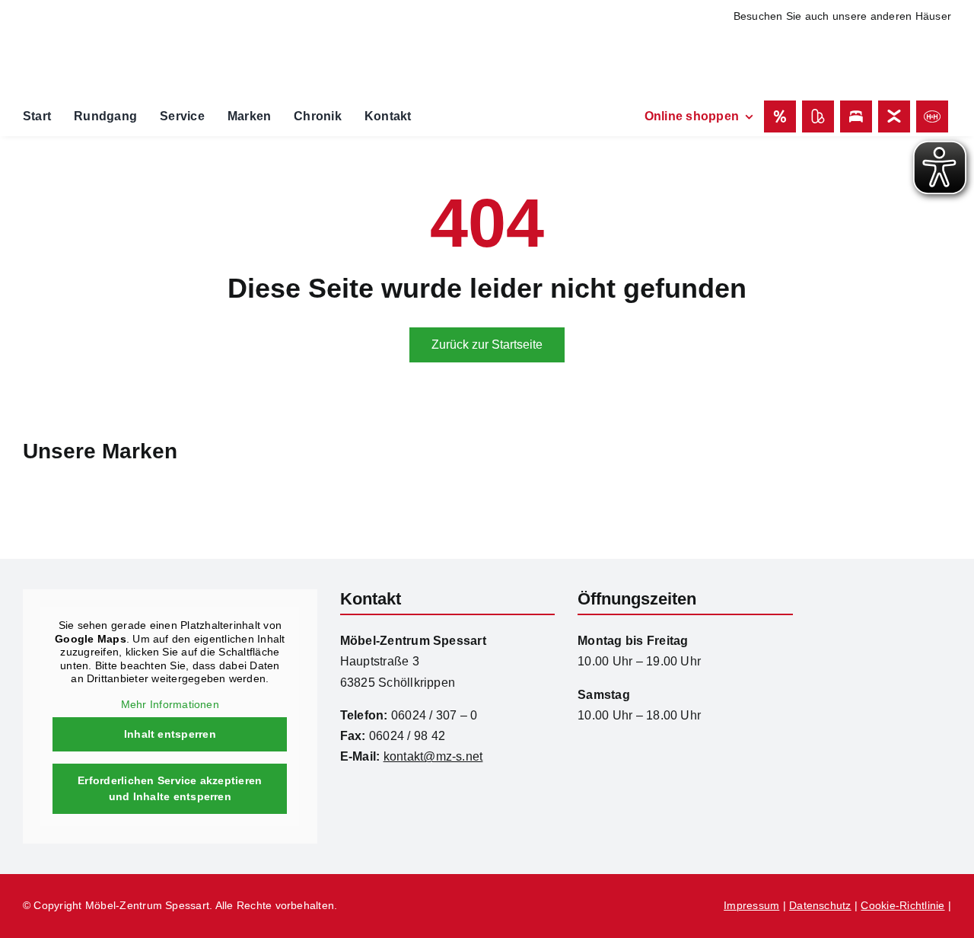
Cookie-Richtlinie (902, 905)
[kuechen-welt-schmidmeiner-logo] (745, 37)
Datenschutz (820, 905)
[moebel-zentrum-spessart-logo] (883, 595)
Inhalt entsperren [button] (170, 734)
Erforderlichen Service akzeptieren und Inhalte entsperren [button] (170, 788)
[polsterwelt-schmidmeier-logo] (878, 46)
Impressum (751, 905)
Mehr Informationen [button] (170, 704)
